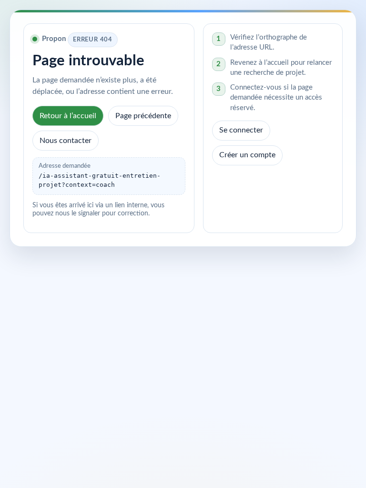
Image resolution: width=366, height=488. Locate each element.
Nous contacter (66, 140)
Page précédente (143, 116)
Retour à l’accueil (68, 116)
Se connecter (241, 130)
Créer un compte (247, 155)
